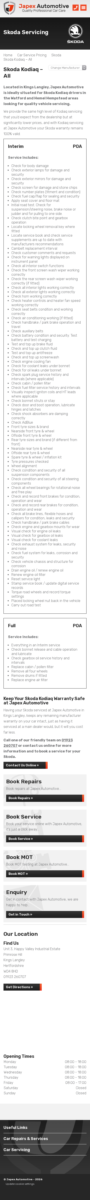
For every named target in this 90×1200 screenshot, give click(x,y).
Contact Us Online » (22, 765)
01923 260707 (14, 977)
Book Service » (21, 839)
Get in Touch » (20, 914)
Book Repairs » (21, 798)
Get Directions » (19, 987)
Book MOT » (18, 874)
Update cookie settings (20, 1183)
